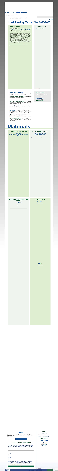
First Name (9, 453)
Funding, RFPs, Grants (45, 436)
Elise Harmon (18, 14)
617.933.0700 (45, 444)
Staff (41, 433)
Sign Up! (21, 466)
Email (9, 449)
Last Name (9, 457)
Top (56, 469)
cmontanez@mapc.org (39, 100)
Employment (40, 436)
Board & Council (44, 433)
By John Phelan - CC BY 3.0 (9, 15)
